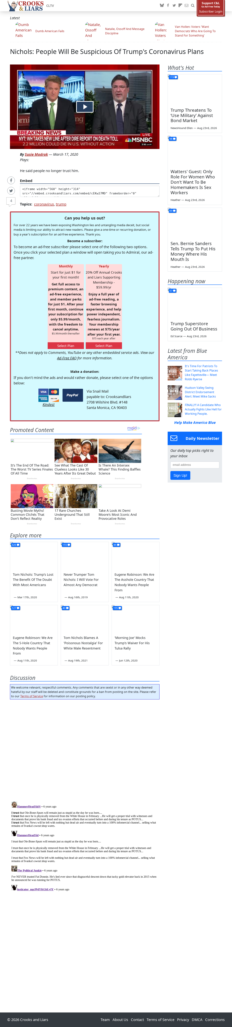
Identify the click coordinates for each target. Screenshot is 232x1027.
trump (61, 204)
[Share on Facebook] (11, 180)
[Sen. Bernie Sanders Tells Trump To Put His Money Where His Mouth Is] (195, 223)
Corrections (215, 1019)
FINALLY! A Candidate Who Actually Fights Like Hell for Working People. (203, 409)
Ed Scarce (176, 336)
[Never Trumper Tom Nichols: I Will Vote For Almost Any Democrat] (84, 555)
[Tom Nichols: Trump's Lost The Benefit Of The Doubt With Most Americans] (34, 555)
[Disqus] (85, 845)
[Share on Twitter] (11, 191)
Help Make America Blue (195, 422)
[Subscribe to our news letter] (186, 5)
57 (170, 290)
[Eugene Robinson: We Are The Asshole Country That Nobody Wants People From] (135, 555)
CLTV (50, 5)
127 (14, 608)
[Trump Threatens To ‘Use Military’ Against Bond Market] (195, 89)
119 (171, 77)
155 (65, 544)
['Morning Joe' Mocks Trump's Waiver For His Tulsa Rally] (135, 618)
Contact (137, 1019)
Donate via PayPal (73, 395)
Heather (176, 200)
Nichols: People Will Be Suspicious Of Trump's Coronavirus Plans (107, 51)
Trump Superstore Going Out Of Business (194, 326)
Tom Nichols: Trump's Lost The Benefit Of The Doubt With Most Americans (33, 579)
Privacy (183, 1019)
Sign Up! (180, 475)
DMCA (197, 1019)
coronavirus (44, 204)
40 (64, 608)
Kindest (49, 404)
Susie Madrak (36, 154)
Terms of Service (31, 696)
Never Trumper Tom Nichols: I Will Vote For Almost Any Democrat (81, 579)
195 (115, 608)
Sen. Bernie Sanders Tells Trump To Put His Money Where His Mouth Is (193, 251)
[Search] (192, 5)
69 (170, 210)
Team (105, 1019)
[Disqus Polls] (85, 749)
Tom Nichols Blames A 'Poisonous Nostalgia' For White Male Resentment (83, 642)
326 (14, 544)
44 (114, 544)
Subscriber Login (210, 11)
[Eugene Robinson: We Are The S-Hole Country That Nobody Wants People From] (34, 618)
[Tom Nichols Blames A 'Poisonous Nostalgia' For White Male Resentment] (84, 618)
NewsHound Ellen (182, 128)
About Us (120, 1019)
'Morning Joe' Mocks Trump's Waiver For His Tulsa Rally (132, 642)
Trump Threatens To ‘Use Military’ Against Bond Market (192, 115)
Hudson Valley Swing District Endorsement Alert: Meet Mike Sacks (200, 392)
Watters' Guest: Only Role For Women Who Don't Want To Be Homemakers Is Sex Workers (193, 181)
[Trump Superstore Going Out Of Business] (195, 303)
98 (170, 138)
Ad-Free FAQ (66, 358)
